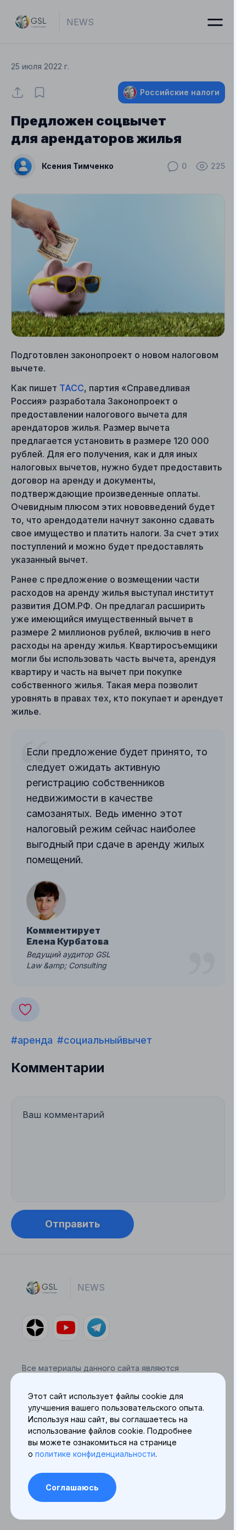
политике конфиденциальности (95, 1453)
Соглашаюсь (72, 1487)
